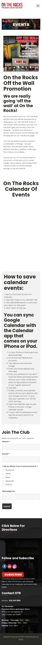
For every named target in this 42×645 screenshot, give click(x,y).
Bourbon (10, 470)
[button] (38, 6)
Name (6, 441)
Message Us (8, 491)
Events (9, 484)
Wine (8, 474)
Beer (8, 477)
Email (6, 454)
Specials (10, 481)
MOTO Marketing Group (29, 637)
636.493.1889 (14, 600)
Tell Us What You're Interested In (20, 466)
